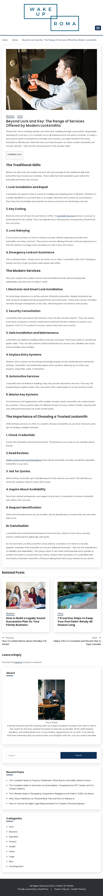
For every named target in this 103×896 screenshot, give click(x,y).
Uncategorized (16, 866)
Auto (11, 826)
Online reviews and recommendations (24, 460)
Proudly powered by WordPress (33, 889)
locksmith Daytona (66, 215)
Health (12, 846)
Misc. (11, 861)
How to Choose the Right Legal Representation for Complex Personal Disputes (47, 803)
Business (10, 116)
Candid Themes (78, 889)
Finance (12, 841)
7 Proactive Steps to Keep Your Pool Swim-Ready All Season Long (75, 621)
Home (20, 116)
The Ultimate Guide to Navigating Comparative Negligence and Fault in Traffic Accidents (51, 793)
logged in (18, 662)
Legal (11, 856)
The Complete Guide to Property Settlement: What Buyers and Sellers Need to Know (50, 780)
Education (14, 836)
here (94, 735)
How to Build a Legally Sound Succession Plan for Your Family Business (25, 621)
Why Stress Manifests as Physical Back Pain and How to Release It (41, 798)
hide (19, 154)
